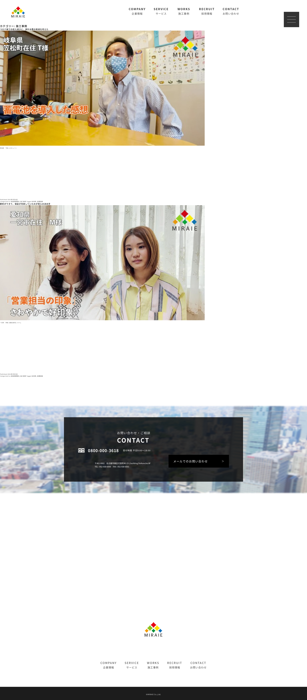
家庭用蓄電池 (15, 201)
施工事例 (23, 201)
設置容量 (40, 201)
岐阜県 (34, 201)
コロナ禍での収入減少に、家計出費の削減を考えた (24, 29)
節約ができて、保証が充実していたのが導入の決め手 (25, 203)
